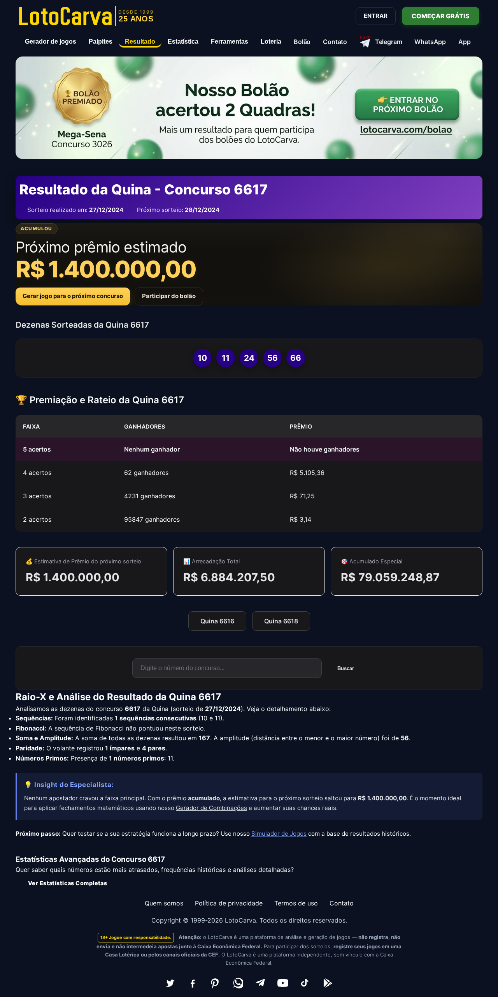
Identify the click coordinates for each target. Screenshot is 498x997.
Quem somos (164, 903)
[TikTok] (305, 983)
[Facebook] (192, 983)
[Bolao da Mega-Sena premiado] (249, 107)
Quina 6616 (217, 621)
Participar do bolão (169, 296)
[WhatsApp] (237, 983)
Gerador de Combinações (211, 808)
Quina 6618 (281, 621)
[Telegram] (260, 983)
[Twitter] (170, 983)
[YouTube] (283, 983)
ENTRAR (376, 15)
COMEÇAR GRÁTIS (441, 16)
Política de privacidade (229, 903)
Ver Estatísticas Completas (67, 883)
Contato (342, 903)
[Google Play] (328, 983)
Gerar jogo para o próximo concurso (73, 296)
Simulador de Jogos (279, 833)
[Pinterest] (215, 983)
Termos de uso (296, 903)
